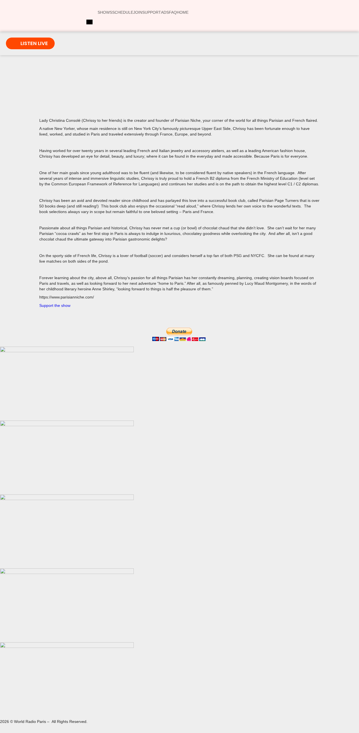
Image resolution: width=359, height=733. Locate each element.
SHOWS (105, 12)
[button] (105, 93)
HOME (182, 12)
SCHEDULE (122, 12)
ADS (165, 12)
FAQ (173, 12)
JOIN (137, 12)
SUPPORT (151, 12)
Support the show (54, 305)
